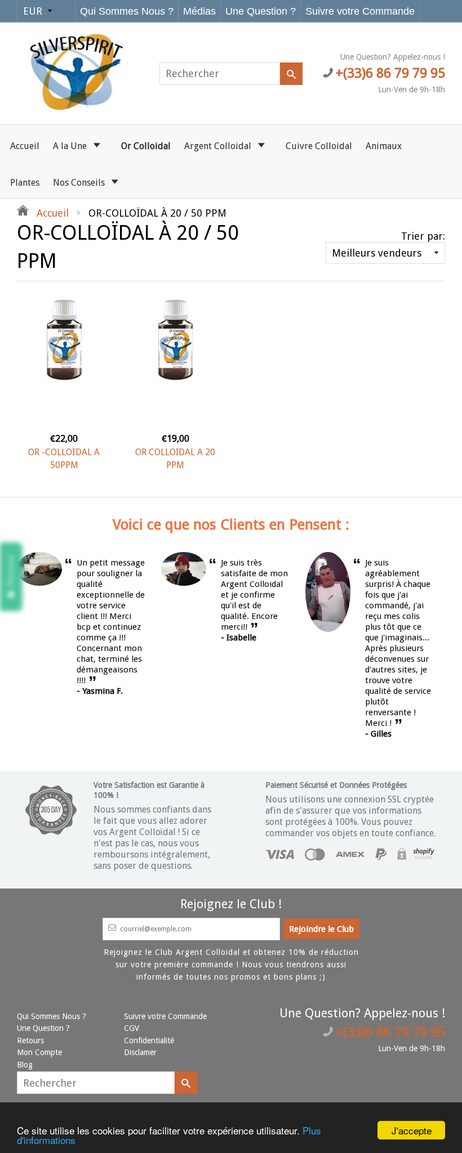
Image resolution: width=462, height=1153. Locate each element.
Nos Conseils (80, 182)
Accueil (24, 146)
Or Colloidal (146, 146)
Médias (199, 11)
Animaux (384, 146)
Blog (25, 1064)
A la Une (71, 146)
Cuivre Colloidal (319, 146)
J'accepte (412, 1130)
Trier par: (423, 236)
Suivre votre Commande (360, 11)
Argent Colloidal (219, 146)
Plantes (24, 182)
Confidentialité (149, 1040)
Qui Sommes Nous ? (127, 11)
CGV (131, 1028)
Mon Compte (39, 1052)
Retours (30, 1040)
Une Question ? (260, 11)
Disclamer (140, 1052)
